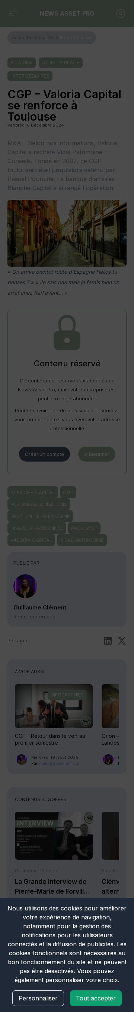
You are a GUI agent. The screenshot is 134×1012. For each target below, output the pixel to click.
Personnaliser (38, 998)
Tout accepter (96, 998)
